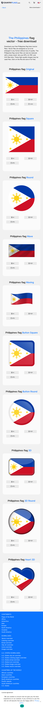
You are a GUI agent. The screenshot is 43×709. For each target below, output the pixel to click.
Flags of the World (8, 617)
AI (13, 99)
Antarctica (5, 621)
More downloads (35, 7)
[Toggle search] (29, 2)
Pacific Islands (6, 681)
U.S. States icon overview (10, 662)
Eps (13, 104)
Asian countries (7, 675)
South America (6, 632)
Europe (4, 625)
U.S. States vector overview (11, 666)
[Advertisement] (21, 23)
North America (6, 628)
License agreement (7, 692)
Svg (31, 104)
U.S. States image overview (11, 664)
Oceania (4, 630)
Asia (3, 623)
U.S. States (5, 685)
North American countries (10, 679)
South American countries (10, 683)
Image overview (7, 649)
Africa (4, 619)
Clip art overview (7, 645)
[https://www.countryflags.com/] (10, 2)
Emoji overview (7, 643)
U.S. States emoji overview (11, 660)
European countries (8, 677)
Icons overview (7, 647)
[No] (40, 701)
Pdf (31, 99)
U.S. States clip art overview (11, 655)
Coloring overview (8, 640)
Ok (22, 706)
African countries (7, 673)
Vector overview (7, 638)
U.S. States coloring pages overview (14, 658)
